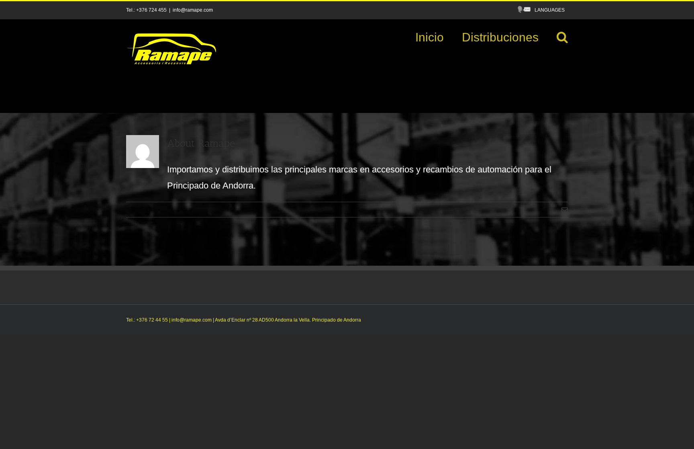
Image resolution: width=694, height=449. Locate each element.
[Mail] (564, 210)
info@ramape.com (193, 10)
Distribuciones (500, 37)
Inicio (429, 37)
